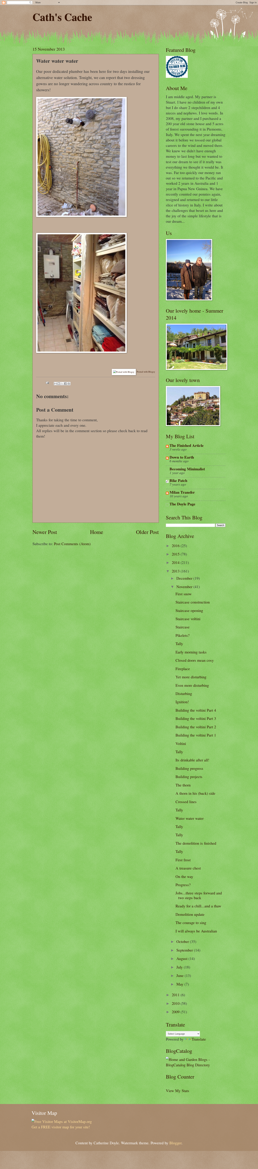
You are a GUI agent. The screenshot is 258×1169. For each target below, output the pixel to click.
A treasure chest (188, 868)
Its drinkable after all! (192, 759)
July (180, 967)
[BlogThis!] (59, 383)
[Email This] (55, 383)
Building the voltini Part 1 (196, 735)
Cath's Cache (62, 16)
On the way (184, 876)
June (180, 975)
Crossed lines (186, 801)
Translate (199, 1039)
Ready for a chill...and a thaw (198, 905)
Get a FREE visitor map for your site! (61, 1126)
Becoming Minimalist (187, 469)
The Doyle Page (182, 504)
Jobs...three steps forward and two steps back (199, 895)
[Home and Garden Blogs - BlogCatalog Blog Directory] (196, 1064)
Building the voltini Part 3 (196, 718)
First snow (184, 593)
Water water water (190, 818)
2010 (176, 1003)
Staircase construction (193, 602)
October (183, 941)
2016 (176, 545)
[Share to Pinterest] (69, 383)
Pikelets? (183, 635)
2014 (176, 562)
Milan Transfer (182, 492)
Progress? (183, 884)
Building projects (189, 776)
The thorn (183, 785)
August (182, 958)
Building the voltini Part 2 (196, 726)
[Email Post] (47, 382)
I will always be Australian (196, 930)
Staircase (183, 626)
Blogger (175, 1142)
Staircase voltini (188, 618)
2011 (176, 994)
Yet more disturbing (191, 676)
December (184, 578)
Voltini (181, 743)
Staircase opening (189, 610)
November (184, 586)
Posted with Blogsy (146, 371)
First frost (183, 859)
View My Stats (177, 1090)
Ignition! (182, 701)
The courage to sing (191, 922)
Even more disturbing (192, 685)
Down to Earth (182, 457)
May (180, 984)
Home (96, 532)
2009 (176, 1011)
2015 (176, 554)
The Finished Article (187, 445)
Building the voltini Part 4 (196, 710)
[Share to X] (62, 383)
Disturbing (184, 693)
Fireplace (183, 668)
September (185, 950)
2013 (176, 571)
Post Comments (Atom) (72, 543)
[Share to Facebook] (65, 383)
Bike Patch (178, 480)
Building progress (189, 768)
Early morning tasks (191, 652)
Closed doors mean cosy (195, 660)
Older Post (147, 532)
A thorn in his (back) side (195, 793)
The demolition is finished (196, 843)
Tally (179, 643)
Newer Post (44, 532)
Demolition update (190, 914)
